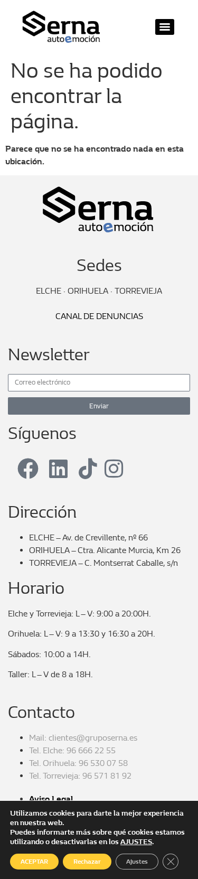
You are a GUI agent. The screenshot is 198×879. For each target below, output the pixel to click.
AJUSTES (136, 841)
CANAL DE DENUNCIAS (99, 316)
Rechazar (87, 861)
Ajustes (137, 861)
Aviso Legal (51, 799)
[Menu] (164, 27)
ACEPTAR (34, 861)
